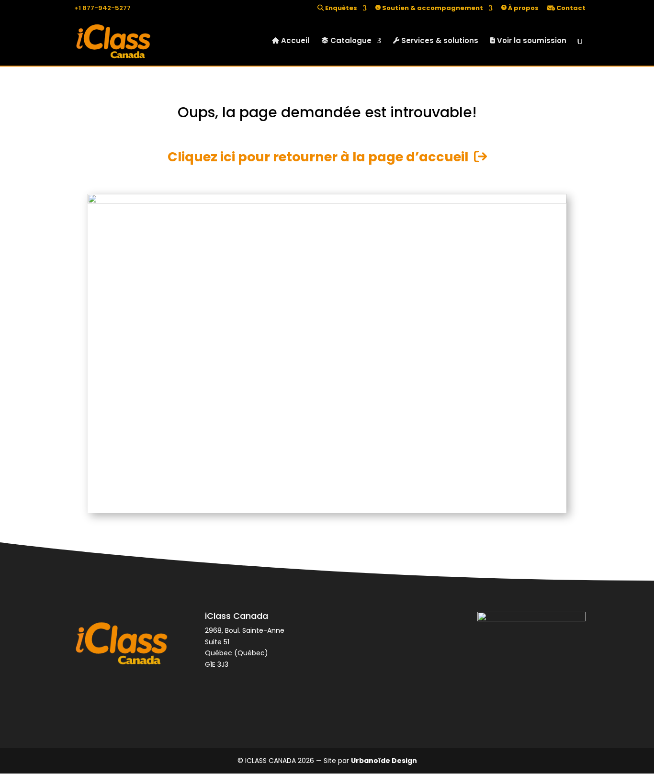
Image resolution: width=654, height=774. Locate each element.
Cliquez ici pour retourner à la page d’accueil (321, 157)
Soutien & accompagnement (432, 8)
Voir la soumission (530, 41)
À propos (523, 8)
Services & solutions (438, 41)
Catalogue (350, 41)
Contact (570, 8)
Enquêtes (340, 8)
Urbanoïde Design (384, 760)
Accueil (294, 41)
